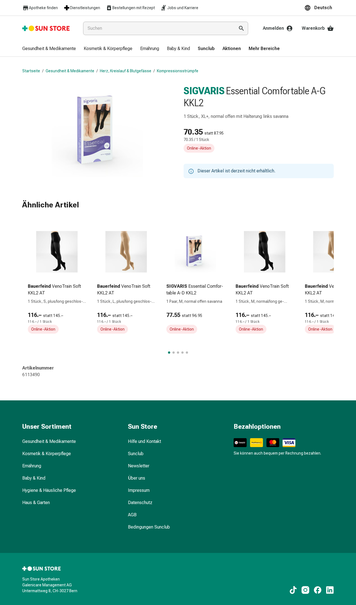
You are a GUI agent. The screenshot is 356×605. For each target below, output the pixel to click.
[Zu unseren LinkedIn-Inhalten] (330, 590)
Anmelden (273, 28)
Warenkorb (313, 28)
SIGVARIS (204, 91)
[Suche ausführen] (241, 28)
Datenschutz (140, 502)
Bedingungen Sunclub (149, 527)
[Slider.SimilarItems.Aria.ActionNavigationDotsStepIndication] (169, 352)
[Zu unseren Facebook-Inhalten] (318, 590)
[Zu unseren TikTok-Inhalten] (293, 590)
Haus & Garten (36, 502)
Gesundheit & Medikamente (70, 71)
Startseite (31, 71)
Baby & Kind (33, 478)
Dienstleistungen (85, 8)
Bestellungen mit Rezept (133, 8)
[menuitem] (49, 49)
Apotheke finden (43, 8)
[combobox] (158, 28)
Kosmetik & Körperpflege (46, 453)
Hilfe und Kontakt (144, 441)
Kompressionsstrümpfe (177, 71)
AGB (132, 514)
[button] (319, 7)
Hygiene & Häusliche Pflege (49, 490)
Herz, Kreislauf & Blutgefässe (125, 71)
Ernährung (31, 465)
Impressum (139, 490)
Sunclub (136, 453)
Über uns (136, 478)
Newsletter (138, 465)
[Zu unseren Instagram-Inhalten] (305, 590)
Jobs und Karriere (182, 8)
